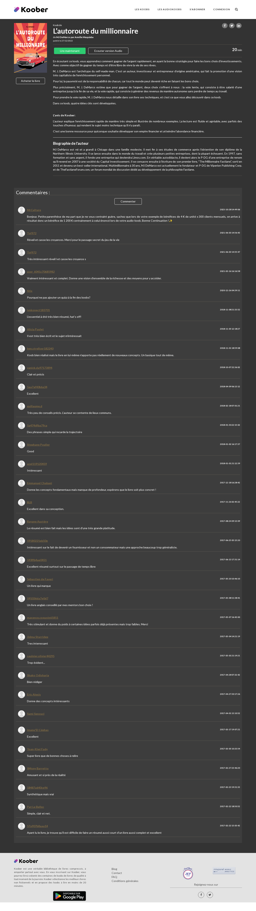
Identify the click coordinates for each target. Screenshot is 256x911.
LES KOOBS (142, 9)
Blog (114, 869)
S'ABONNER (197, 9)
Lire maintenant (70, 50)
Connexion (221, 9)
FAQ (114, 877)
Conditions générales (125, 881)
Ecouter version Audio (108, 50)
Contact (117, 873)
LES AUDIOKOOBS (170, 9)
